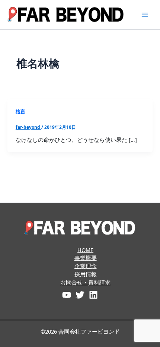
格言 (20, 111)
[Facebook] (66, 294)
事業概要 (85, 257)
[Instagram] (93, 294)
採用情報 (85, 274)
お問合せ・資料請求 (85, 282)
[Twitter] (80, 294)
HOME (85, 250)
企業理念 (85, 266)
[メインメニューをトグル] (145, 15)
